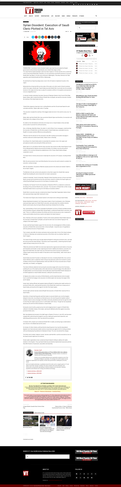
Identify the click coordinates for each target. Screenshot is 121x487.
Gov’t (25, 16)
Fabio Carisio (88, 200)
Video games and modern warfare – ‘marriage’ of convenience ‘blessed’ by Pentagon (87, 126)
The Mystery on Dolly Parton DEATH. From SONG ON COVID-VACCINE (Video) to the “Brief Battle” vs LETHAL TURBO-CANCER (86, 87)
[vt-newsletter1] (85, 214)
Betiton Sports (47, 485)
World (68, 16)
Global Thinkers (79, 219)
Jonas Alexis (82, 197)
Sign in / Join (36, 2)
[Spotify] (88, 4)
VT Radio (81, 16)
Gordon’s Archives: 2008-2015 (34, 371)
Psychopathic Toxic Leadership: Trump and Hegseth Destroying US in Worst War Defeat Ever (86, 147)
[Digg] (58, 37)
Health (31, 16)
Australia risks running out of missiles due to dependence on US (87, 165)
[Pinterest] (36, 37)
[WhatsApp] (39, 37)
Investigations (45, 16)
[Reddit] (81, 4)
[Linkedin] (42, 37)
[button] (96, 16)
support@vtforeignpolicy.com (55, 480)
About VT (41, 2)
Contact (76, 2)
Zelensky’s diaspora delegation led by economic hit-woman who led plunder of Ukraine (64, 429)
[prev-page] (24, 434)
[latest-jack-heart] (85, 189)
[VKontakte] (92, 4)
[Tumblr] (55, 37)
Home (24, 19)
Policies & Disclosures (45, 391)
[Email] (49, 37)
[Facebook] (76, 4)
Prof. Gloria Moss (79, 202)
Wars (63, 16)
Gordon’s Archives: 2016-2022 (34, 373)
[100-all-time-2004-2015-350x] (86, 453)
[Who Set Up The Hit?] (30, 421)
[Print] (52, 37)
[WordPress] (94, 4)
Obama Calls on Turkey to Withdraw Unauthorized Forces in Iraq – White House (62, 407)
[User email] (31, 377)
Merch (67, 2)
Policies (48, 2)
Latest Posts (79, 81)
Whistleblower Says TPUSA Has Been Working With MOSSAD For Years (86, 96)
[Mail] (78, 4)
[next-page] (26, 434)
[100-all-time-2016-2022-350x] (86, 460)
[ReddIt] (45, 37)
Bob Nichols (84, 203)
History (37, 16)
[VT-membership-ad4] (86, 41)
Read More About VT (61, 477)
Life (52, 16)
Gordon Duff (26, 31)
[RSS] (85, 4)
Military (57, 16)
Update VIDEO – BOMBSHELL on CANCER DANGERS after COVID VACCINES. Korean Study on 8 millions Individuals (87, 137)
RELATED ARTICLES (28, 412)
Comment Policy (56, 391)
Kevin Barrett (90, 197)
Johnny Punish (88, 206)
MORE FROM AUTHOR (39, 412)
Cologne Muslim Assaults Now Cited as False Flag (33, 407)
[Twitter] (90, 4)
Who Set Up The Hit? (27, 427)
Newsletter (63, 2)
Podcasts (74, 16)
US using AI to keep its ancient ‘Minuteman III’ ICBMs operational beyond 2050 (85, 174)
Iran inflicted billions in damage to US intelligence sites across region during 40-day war (87, 156)
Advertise (71, 2)
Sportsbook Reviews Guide (39, 485)
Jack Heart (94, 200)
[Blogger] (74, 4)
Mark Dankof (87, 202)
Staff (45, 2)
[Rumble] (83, 4)
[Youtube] (97, 4)
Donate (52, 2)
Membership (57, 2)
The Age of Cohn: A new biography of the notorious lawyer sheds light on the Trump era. (86, 105)
